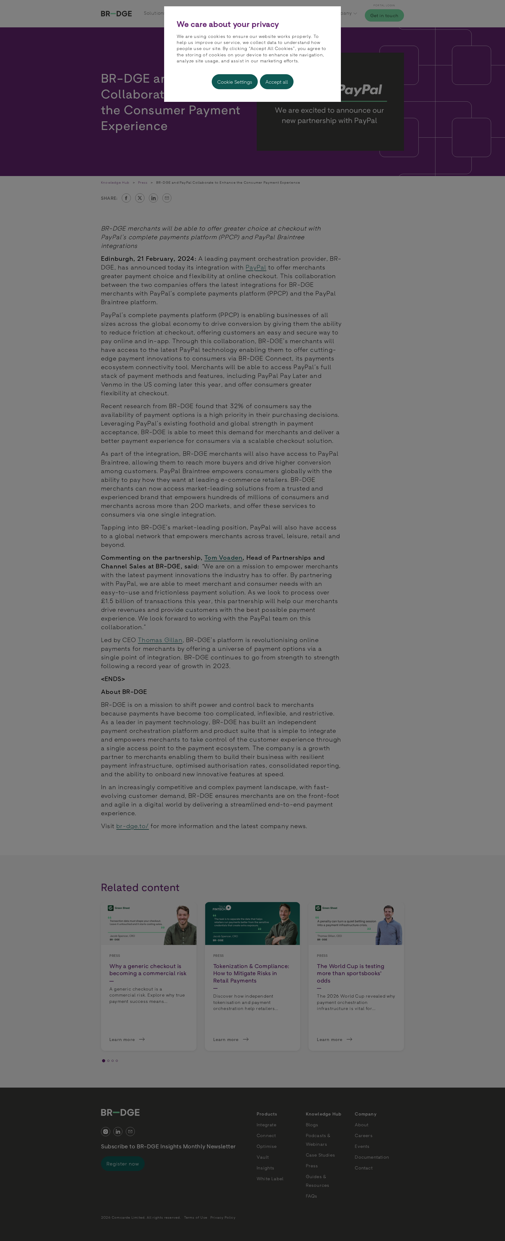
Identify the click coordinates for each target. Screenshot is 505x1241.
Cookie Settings (234, 82)
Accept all (276, 82)
